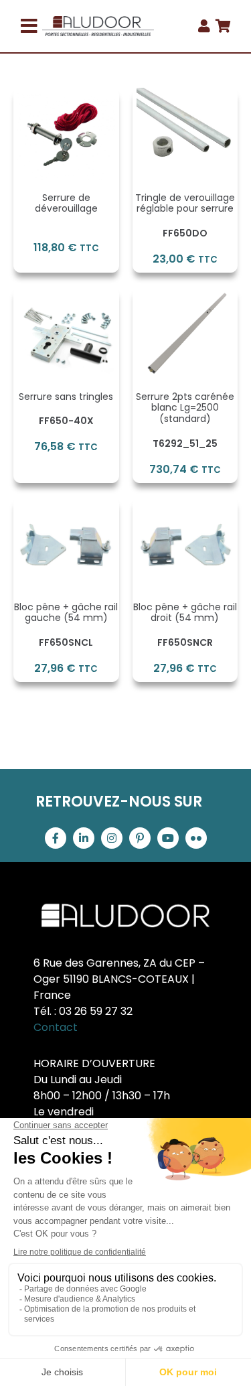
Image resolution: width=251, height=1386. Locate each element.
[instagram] (111, 838)
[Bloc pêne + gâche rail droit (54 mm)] (185, 504)
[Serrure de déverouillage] (66, 95)
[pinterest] (140, 838)
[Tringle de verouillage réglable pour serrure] (185, 95)
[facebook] (55, 838)
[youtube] (168, 838)
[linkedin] (83, 838)
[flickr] (196, 838)
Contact (55, 1027)
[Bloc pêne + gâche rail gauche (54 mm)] (66, 504)
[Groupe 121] (98, 21)
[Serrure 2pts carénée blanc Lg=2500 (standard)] (185, 294)
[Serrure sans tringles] (66, 294)
